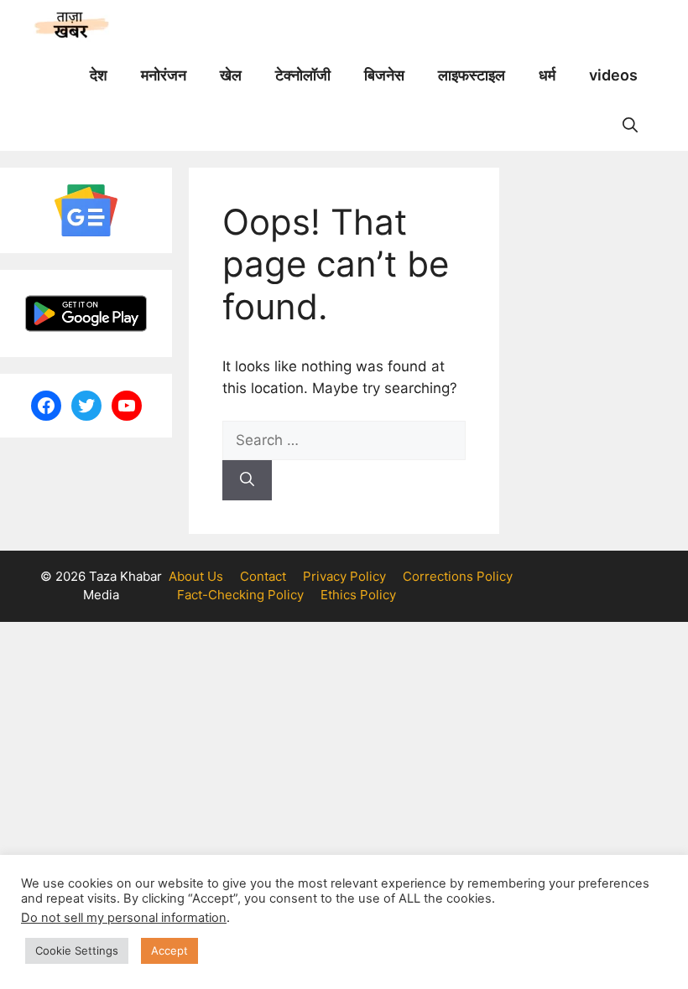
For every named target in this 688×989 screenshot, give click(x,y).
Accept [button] (169, 950)
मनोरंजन (163, 75)
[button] (630, 126)
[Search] (247, 480)
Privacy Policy (344, 576)
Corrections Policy (458, 576)
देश (98, 75)
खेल (231, 75)
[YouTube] (127, 406)
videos (613, 75)
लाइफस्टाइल (471, 75)
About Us (196, 576)
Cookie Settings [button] (76, 950)
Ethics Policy (358, 595)
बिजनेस (384, 75)
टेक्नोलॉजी (303, 75)
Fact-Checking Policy (240, 595)
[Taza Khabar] (72, 25)
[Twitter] (86, 406)
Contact (263, 576)
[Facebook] (46, 406)
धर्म (547, 75)
